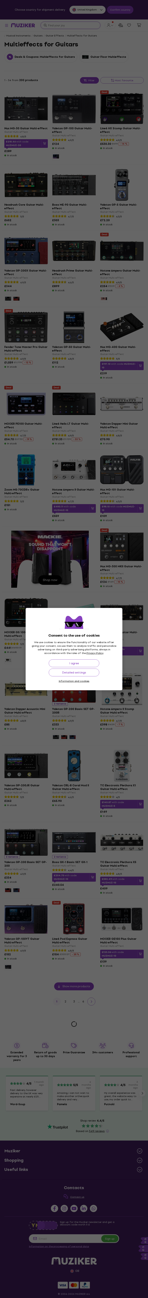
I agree (74, 663)
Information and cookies (74, 681)
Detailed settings (74, 672)
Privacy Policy (94, 653)
